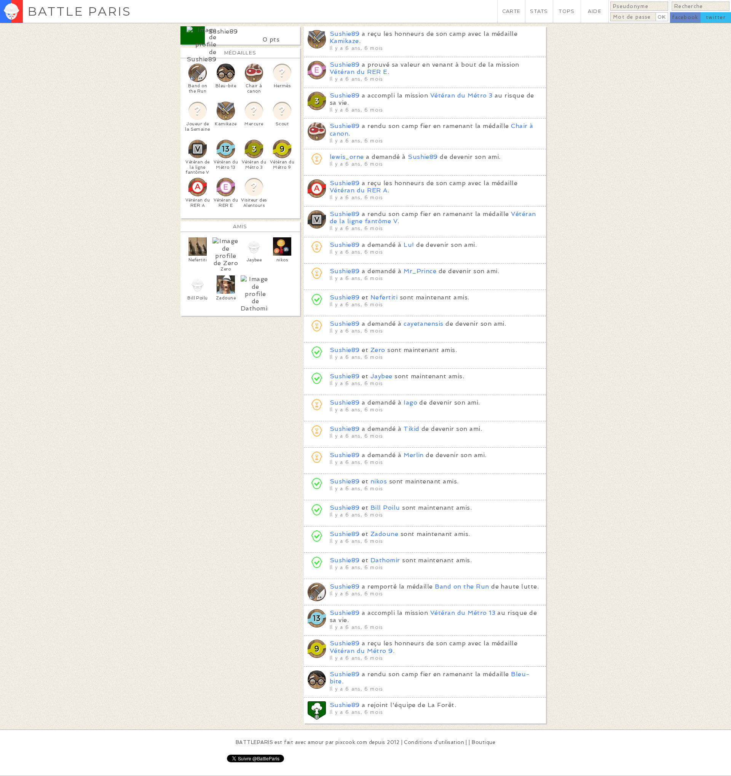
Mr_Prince (420, 271)
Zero (377, 350)
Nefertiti (383, 297)
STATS (539, 11)
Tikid (411, 428)
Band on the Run (462, 586)
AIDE (595, 11)
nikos (378, 481)
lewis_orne (347, 156)
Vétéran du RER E (359, 71)
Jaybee (381, 376)
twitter (716, 17)
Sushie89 (223, 31)
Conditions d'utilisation (434, 742)
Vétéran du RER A (359, 190)
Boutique (483, 742)
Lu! (409, 244)
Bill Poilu (385, 507)
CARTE (511, 11)
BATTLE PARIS (79, 11)
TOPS (567, 11)
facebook (685, 17)
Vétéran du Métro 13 (462, 612)
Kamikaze (344, 41)
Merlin (414, 455)
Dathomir (385, 560)
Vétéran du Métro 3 (461, 95)
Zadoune (384, 534)
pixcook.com (351, 742)
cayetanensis (424, 323)
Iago (410, 402)
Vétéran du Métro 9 (361, 650)
